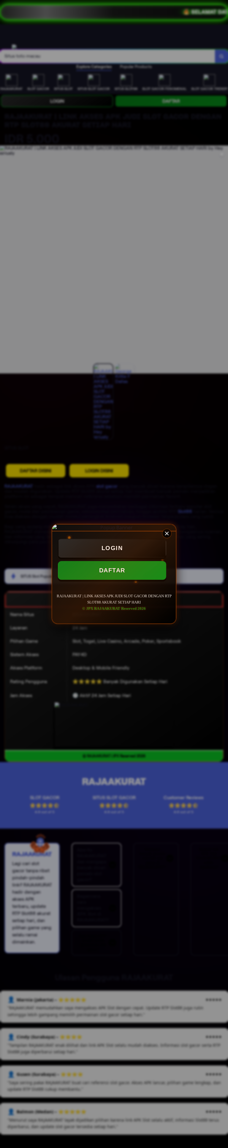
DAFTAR (112, 570)
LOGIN (112, 548)
